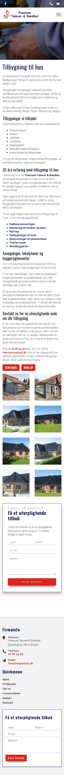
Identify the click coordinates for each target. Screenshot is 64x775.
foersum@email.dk (14, 352)
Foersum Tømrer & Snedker (42, 175)
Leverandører (11, 693)
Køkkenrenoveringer (22, 224)
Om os (7, 689)
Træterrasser (18, 242)
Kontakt (8, 703)
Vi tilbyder (9, 684)
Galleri (7, 698)
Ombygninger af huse (22, 235)
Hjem (6, 679)
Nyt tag (14, 231)
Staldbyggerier (19, 246)
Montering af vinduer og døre (27, 227)
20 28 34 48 (18, 348)
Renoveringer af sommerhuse (28, 238)
